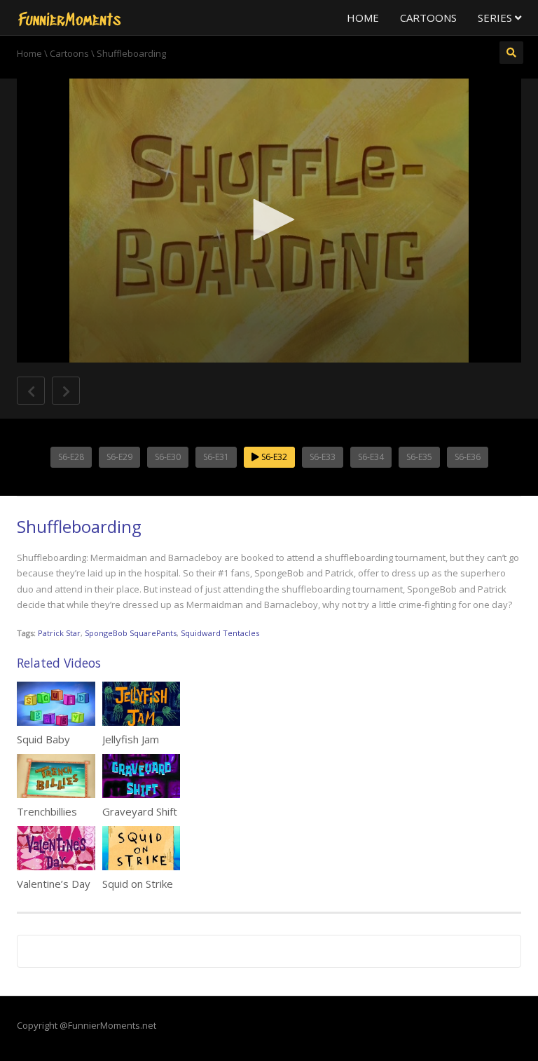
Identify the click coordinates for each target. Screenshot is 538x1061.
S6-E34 (371, 457)
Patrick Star (59, 633)
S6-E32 (273, 457)
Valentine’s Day (53, 884)
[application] (269, 221)
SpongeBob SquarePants (131, 633)
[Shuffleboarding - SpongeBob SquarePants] (69, 17)
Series (496, 18)
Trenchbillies (47, 811)
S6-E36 (468, 457)
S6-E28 (71, 457)
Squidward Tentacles (220, 633)
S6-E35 (419, 457)
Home (363, 18)
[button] (269, 219)
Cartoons (428, 18)
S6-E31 (216, 457)
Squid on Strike (137, 884)
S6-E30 (168, 457)
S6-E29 (119, 457)
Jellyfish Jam (130, 739)
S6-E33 (323, 457)
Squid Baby (43, 739)
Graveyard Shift (139, 811)
